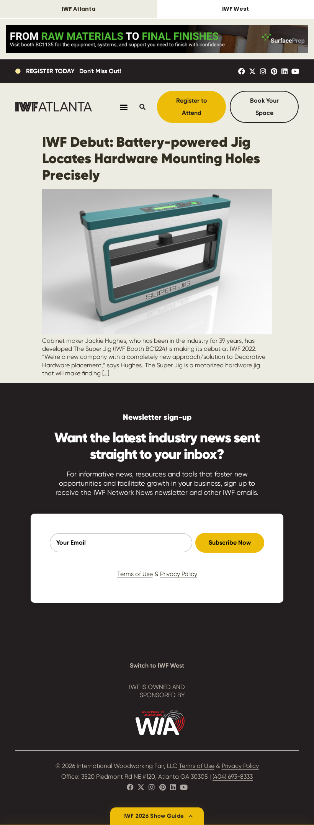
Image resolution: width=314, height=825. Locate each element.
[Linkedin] (284, 71)
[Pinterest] (273, 71)
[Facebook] (241, 71)
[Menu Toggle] (123, 107)
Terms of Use (135, 574)
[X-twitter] (252, 71)
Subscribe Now (230, 542)
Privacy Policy (178, 574)
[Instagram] (263, 71)
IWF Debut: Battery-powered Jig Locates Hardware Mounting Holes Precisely (151, 158)
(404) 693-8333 (233, 776)
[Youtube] (295, 71)
